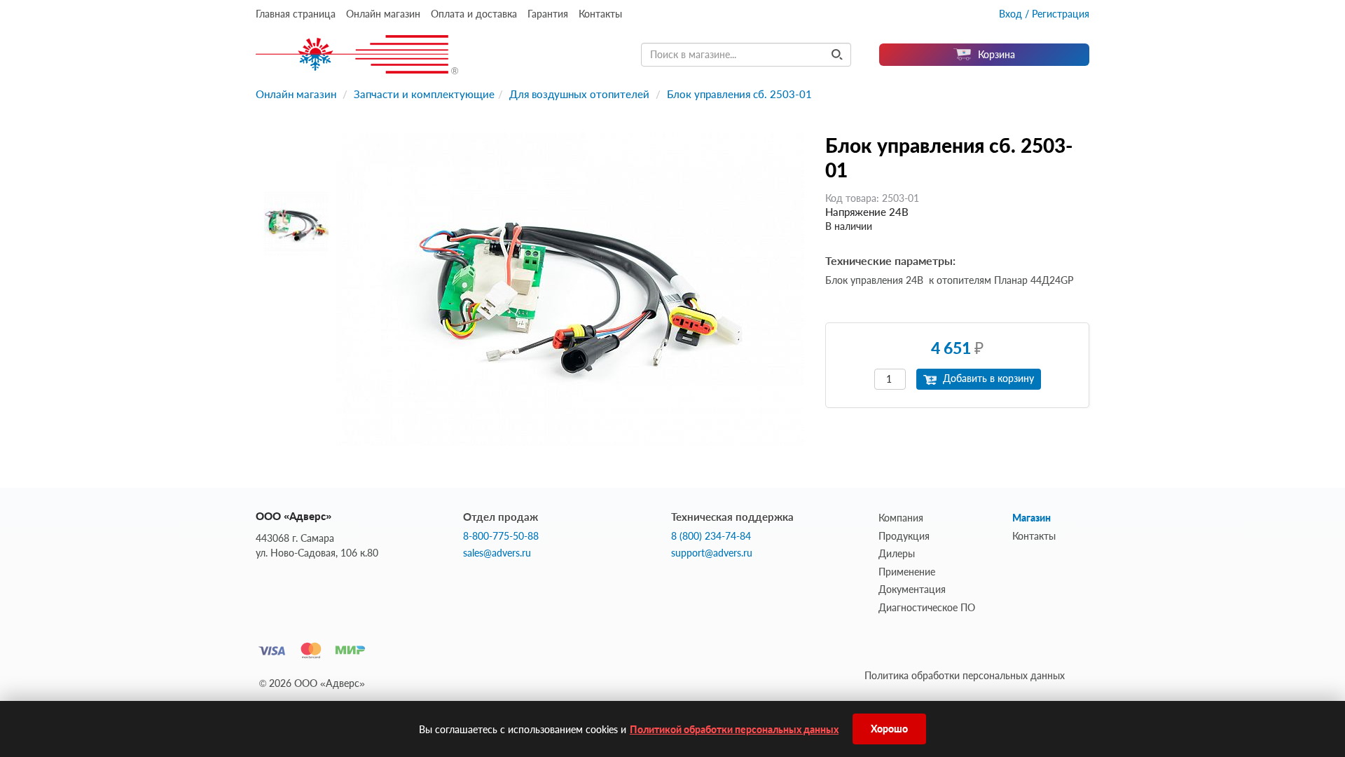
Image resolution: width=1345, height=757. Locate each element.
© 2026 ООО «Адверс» (312, 683)
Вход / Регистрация (1044, 14)
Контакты (600, 14)
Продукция (904, 536)
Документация (912, 589)
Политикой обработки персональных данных (734, 729)
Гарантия (547, 14)
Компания (900, 518)
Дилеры (896, 553)
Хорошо (889, 729)
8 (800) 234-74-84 (711, 536)
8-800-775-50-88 (501, 536)
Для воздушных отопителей (579, 94)
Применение (906, 572)
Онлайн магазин (383, 14)
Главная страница (296, 14)
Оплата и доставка (474, 14)
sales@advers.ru (497, 553)
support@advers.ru (711, 553)
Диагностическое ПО (926, 607)
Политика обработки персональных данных (964, 675)
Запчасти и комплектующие (424, 94)
